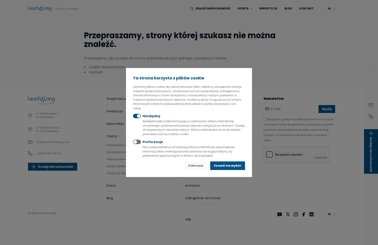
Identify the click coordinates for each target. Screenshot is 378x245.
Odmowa (195, 165)
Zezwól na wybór (228, 165)
